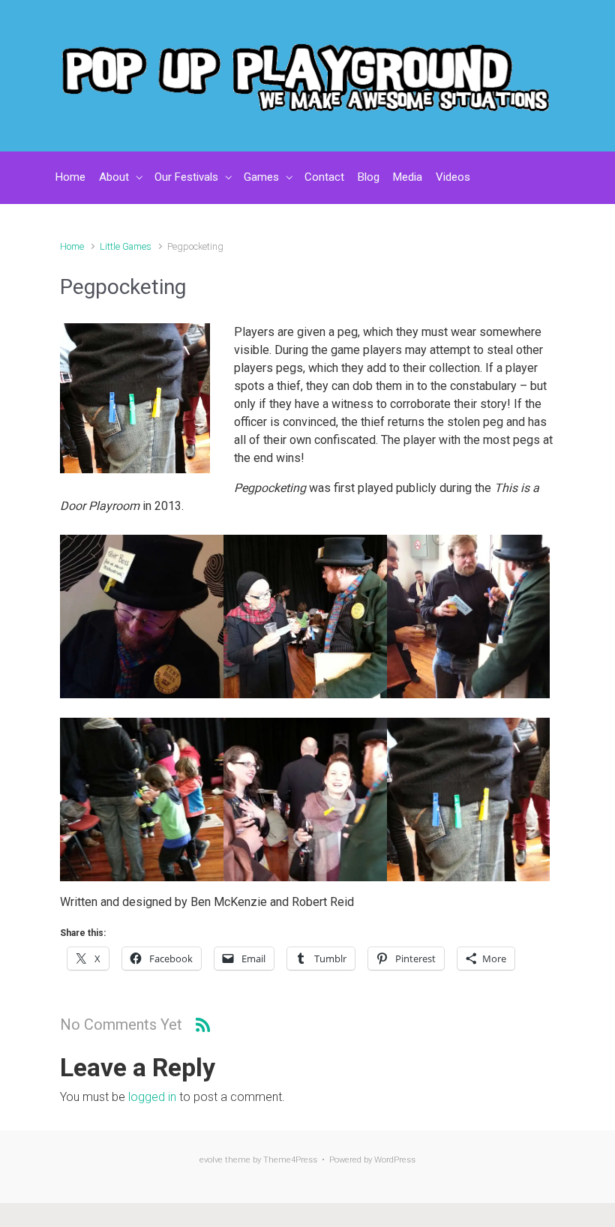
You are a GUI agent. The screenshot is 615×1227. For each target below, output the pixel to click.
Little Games (126, 246)
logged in (152, 1097)
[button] (142, 616)
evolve (211, 1160)
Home (72, 246)
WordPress (395, 1160)
